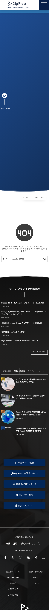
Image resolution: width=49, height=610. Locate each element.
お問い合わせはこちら (27, 544)
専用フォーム (27, 551)
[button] (24, 462)
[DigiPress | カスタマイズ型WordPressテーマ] (17, 3)
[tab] (6, 371)
